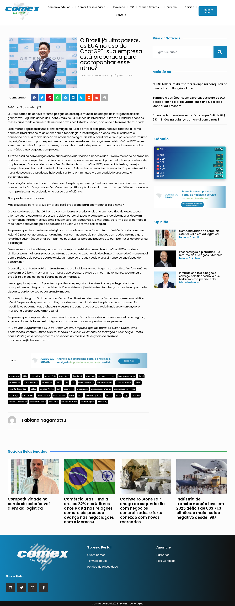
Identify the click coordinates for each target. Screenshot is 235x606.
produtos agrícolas (94, 395)
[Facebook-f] (43, 587)
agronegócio (50, 376)
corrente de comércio (18, 389)
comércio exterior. (124, 382)
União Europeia (87, 401)
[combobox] (182, 52)
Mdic (80, 395)
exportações (82, 389)
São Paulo (53, 401)
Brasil (141, 376)
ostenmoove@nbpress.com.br (29, 340)
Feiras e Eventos (149, 7)
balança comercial (106, 376)
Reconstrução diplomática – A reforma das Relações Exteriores (200, 253)
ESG (132, 7)
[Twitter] (21, 587)
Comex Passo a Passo (91, 7)
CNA (66, 382)
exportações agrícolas (101, 389)
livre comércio (59, 395)
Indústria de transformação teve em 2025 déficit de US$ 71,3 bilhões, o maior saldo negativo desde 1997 (200, 508)
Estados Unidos (47, 389)
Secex (118, 395)
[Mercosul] (102, 401)
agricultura (36, 376)
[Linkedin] (10, 587)
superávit (135, 395)
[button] (34, 97)
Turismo (172, 7)
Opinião (189, 7)
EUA (58, 389)
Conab (138, 382)
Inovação (119, 7)
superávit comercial (18, 401)
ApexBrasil (77, 376)
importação (14, 395)
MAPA (71, 395)
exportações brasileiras (124, 389)
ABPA (25, 376)
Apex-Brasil (64, 376)
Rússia (109, 395)
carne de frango (31, 382)
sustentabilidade (38, 401)
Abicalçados (14, 376)
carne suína (47, 382)
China (58, 382)
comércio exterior (86, 382)
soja (126, 395)
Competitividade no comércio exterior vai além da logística (199, 232)
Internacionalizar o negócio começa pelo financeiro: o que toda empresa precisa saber (199, 276)
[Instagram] (32, 587)
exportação (69, 389)
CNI (73, 382)
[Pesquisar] (220, 52)
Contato (121, 15)
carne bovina (14, 382)
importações (28, 395)
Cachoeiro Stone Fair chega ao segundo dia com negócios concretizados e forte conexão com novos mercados (142, 511)
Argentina (90, 376)
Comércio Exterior (58, 7)
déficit (33, 389)
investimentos (43, 395)
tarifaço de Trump (69, 401)
